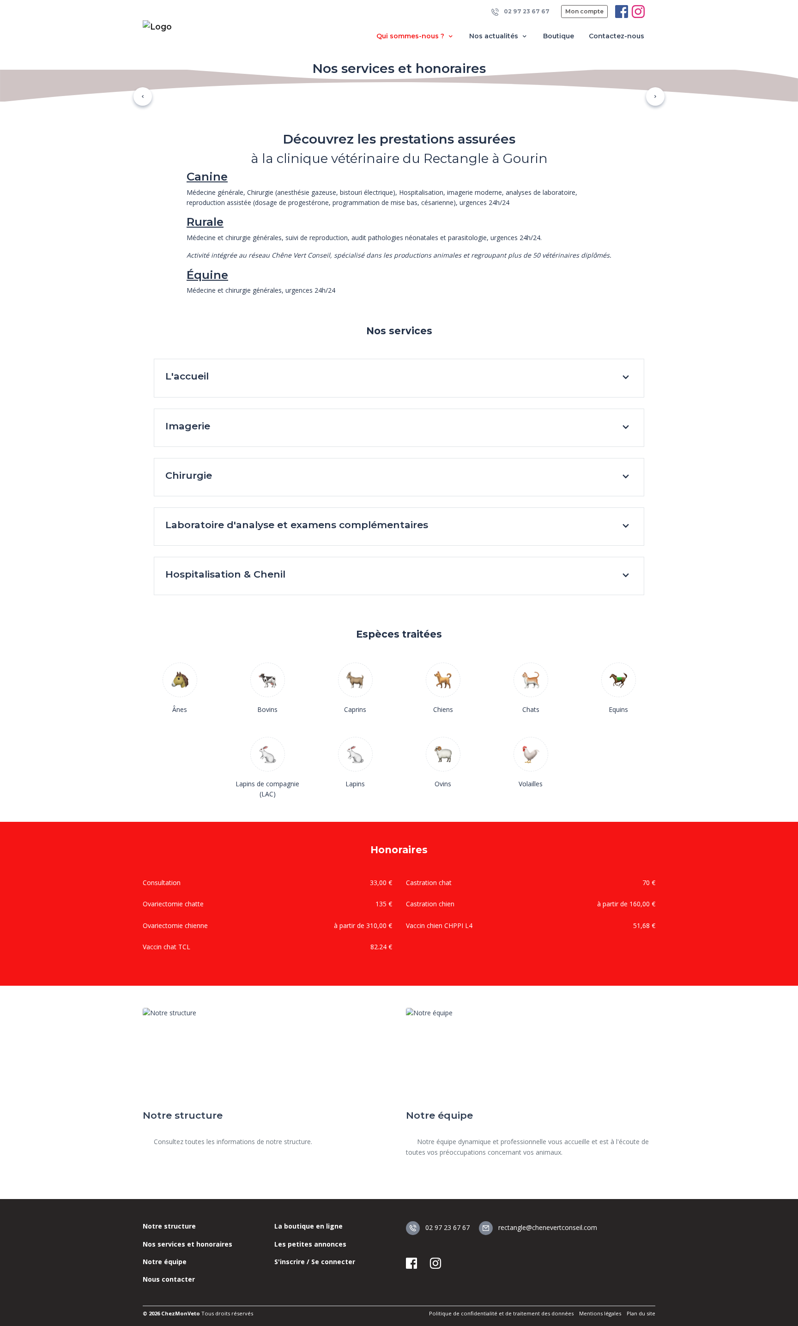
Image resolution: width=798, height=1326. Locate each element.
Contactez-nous (616, 36)
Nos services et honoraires (187, 1244)
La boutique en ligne (308, 1226)
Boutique (558, 36)
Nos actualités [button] (494, 36)
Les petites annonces (310, 1244)
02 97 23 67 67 (526, 11)
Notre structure (169, 1226)
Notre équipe (165, 1261)
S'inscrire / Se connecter (314, 1261)
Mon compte (584, 11)
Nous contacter (169, 1279)
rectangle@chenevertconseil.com (546, 1227)
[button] (142, 96)
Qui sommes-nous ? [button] (411, 36)
